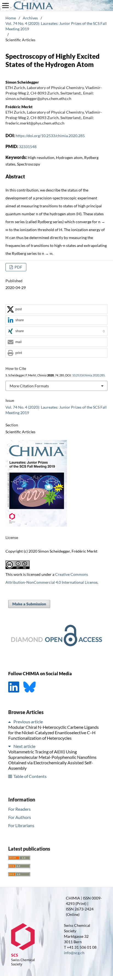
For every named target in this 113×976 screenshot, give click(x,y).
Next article (24, 746)
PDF (18, 267)
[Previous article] (10, 721)
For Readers (19, 809)
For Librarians (21, 825)
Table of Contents (30, 776)
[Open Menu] (5, 5)
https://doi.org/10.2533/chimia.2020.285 (50, 135)
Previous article (28, 721)
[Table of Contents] (10, 776)
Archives (30, 18)
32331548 (27, 146)
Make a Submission (29, 603)
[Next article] (10, 746)
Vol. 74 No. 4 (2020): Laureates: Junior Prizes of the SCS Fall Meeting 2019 (56, 26)
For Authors (19, 817)
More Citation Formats (29, 386)
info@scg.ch (74, 952)
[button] (56, 309)
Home (10, 18)
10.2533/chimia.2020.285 (88, 375)
